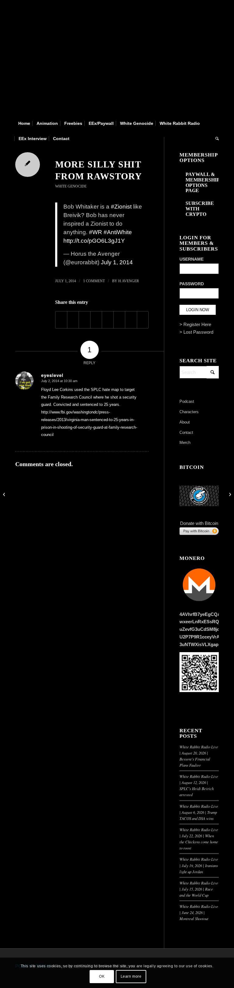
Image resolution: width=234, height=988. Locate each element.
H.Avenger (128, 281)
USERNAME (191, 259)
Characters (189, 412)
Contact (186, 432)
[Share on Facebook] (61, 320)
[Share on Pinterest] (84, 320)
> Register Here (195, 324)
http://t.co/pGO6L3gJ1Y (94, 240)
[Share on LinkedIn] (96, 320)
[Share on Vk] (119, 320)
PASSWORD (191, 284)
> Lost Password (196, 332)
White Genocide (71, 186)
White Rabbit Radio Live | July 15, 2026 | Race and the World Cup (198, 889)
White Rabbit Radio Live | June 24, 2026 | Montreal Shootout (198, 912)
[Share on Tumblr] (107, 320)
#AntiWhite (118, 232)
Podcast (186, 401)
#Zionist (121, 206)
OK (102, 976)
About (184, 422)
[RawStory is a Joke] (4, 494)
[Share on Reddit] (130, 320)
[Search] (215, 138)
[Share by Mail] (142, 320)
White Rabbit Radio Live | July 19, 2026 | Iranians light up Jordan (198, 865)
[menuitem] (24, 123)
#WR (95, 232)
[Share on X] (73, 320)
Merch (184, 442)
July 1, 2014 (117, 262)
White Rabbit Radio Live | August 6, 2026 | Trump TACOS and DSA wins (198, 812)
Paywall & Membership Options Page (202, 182)
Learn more (131, 976)
